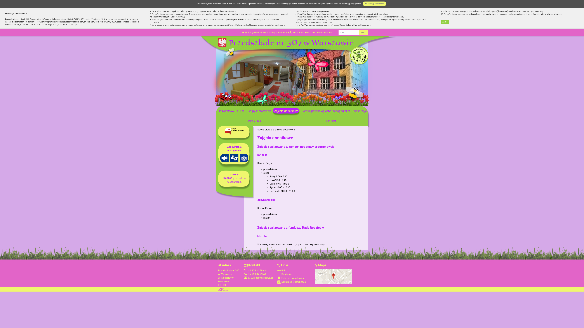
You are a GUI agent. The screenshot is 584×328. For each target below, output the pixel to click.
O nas (241, 111)
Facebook (286, 274)
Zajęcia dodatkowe (286, 111)
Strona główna (251, 32)
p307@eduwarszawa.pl (260, 277)
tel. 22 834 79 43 (256, 270)
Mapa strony (268, 32)
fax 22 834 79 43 (256, 274)
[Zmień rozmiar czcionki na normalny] (286, 32)
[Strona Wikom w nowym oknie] (223, 289)
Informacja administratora (319, 32)
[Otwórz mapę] (333, 276)
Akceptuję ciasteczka (374, 4)
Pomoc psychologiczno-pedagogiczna (326, 111)
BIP (283, 270)
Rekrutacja (255, 120)
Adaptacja (360, 111)
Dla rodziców (225, 111)
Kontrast (299, 32)
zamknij (445, 22)
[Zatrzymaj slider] (265, 102)
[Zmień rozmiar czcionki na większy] (288, 32)
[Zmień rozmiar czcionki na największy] (290, 32)
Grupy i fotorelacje (259, 111)
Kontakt (331, 120)
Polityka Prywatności (292, 278)
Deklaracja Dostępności (293, 281)
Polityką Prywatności (266, 4)
